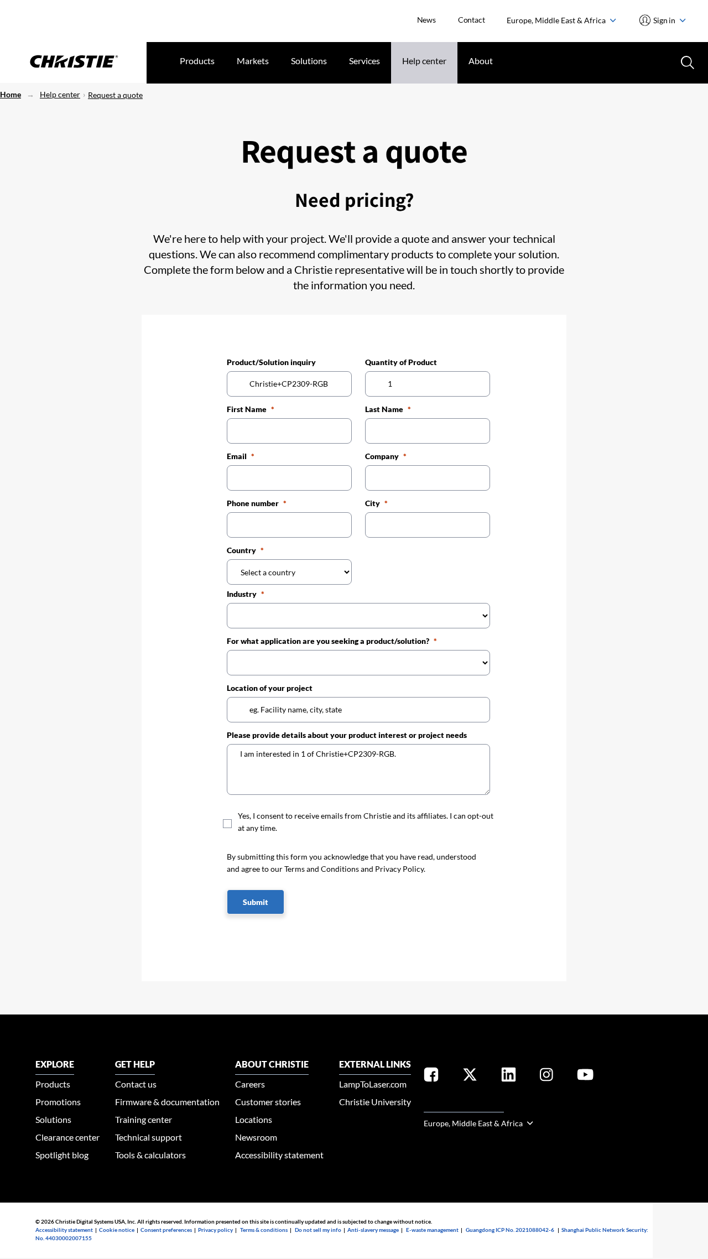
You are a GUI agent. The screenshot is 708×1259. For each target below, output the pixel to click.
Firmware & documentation (167, 1101)
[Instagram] (546, 1076)
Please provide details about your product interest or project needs (347, 735)
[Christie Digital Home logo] (73, 62)
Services (364, 60)
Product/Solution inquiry (271, 362)
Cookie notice (116, 1229)
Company (382, 456)
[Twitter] (469, 1076)
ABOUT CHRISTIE (272, 1064)
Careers (250, 1084)
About (480, 60)
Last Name (384, 409)
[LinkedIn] (508, 1076)
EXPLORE (54, 1064)
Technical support (148, 1137)
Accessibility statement (279, 1154)
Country (241, 550)
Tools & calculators (150, 1154)
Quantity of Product (401, 362)
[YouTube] (585, 1076)
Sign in (664, 20)
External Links (375, 1064)
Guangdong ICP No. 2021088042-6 (510, 1229)
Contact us (136, 1084)
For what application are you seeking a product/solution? (328, 641)
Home (10, 94)
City (372, 503)
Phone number (253, 503)
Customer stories (268, 1101)
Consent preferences (166, 1229)
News (426, 19)
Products (197, 60)
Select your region (464, 1105)
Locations (253, 1119)
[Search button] (686, 61)
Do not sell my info (318, 1229)
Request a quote (115, 95)
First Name (247, 409)
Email (237, 456)
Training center (143, 1119)
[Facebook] (431, 1076)
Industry (242, 594)
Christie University (375, 1101)
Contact (471, 19)
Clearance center (67, 1137)
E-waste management (432, 1229)
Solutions (309, 60)
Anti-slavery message (373, 1229)
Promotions (58, 1101)
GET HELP (135, 1064)
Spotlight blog (61, 1154)
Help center (424, 60)
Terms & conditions (264, 1229)
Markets (253, 60)
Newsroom (256, 1137)
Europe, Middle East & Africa (557, 20)
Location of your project (270, 688)
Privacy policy (215, 1229)
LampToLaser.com (373, 1084)
